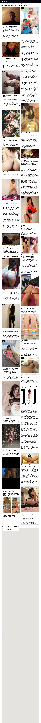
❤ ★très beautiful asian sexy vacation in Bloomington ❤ (29, 255)
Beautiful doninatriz (26, 34)
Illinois (19, 3)
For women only (7, 490)
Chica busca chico (26, 465)
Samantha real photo (26, 376)
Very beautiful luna (8, 200)
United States (13, 3)
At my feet (24, 307)
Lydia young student (8, 137)
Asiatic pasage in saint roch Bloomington (10, 246)
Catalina (5, 328)
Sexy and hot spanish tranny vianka (28, 224)
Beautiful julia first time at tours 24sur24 (29, 159)
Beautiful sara (25, 340)
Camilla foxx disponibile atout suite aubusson (29, 404)
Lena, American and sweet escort (10, 96)
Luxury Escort (6, 171)
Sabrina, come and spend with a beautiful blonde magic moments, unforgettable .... (11, 515)
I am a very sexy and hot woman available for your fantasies (28, 514)
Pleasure (5, 289)
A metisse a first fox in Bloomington (9, 59)
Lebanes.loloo (6, 417)
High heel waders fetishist (10, 26)
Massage (5, 449)
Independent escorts (6, 3)
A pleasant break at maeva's (10, 368)
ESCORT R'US (5, 1)
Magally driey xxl (25, 132)
